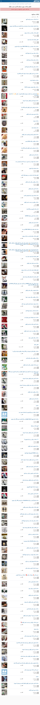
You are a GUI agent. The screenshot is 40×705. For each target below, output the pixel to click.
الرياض (18, 3)
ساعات (10, 3)
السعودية (26, 3)
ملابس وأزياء (14, 3)
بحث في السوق (34, 16)
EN (1, 1)
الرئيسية (29, 3)
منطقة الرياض (22, 3)
